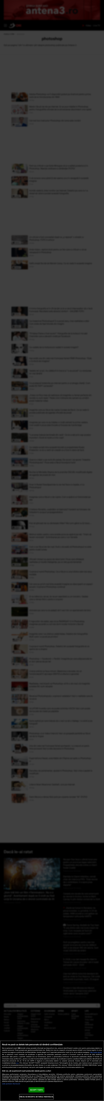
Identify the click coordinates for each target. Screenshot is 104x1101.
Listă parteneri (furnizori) (11, 1084)
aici (17, 1063)
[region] (52, 1071)
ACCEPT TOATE (36, 1090)
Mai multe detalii (96, 1052)
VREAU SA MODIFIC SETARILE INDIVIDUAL (36, 1097)
